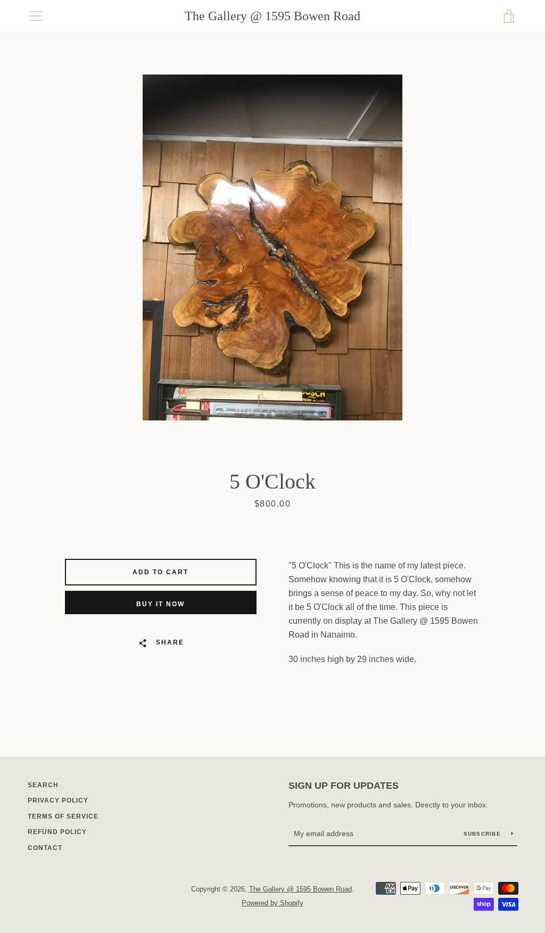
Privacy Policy (58, 800)
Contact (45, 848)
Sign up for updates (343, 785)
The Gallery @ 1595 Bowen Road (272, 16)
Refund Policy (57, 832)
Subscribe (483, 834)
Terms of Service (63, 816)
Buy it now (160, 604)
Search (43, 785)
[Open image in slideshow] (272, 247)
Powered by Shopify (272, 903)
